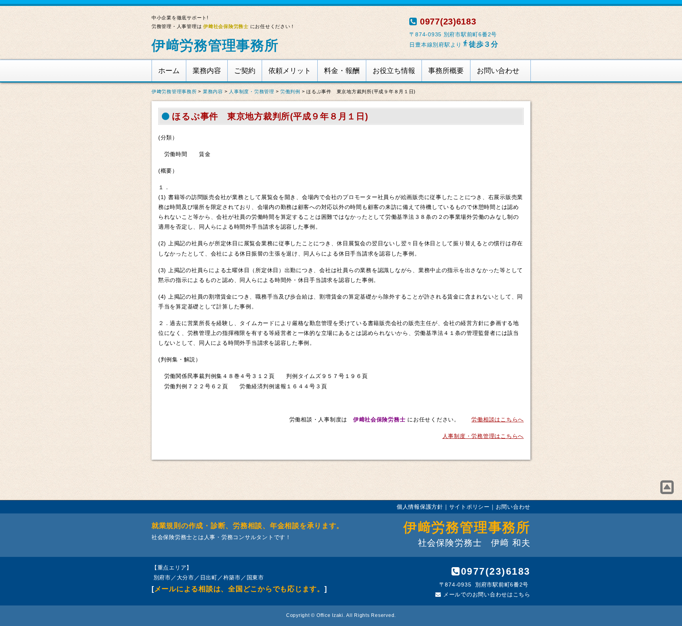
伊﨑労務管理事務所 (215, 45)
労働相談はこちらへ (497, 419)
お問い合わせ (498, 71)
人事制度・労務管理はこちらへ (483, 436)
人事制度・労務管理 (251, 91)
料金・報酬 (342, 71)
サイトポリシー (469, 507)
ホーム (169, 71)
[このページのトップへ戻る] (667, 487)
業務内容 (207, 71)
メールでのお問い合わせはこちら (485, 594)
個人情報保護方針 (420, 507)
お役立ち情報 (394, 71)
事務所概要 (446, 71)
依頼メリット (289, 71)
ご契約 (244, 71)
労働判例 (290, 91)
